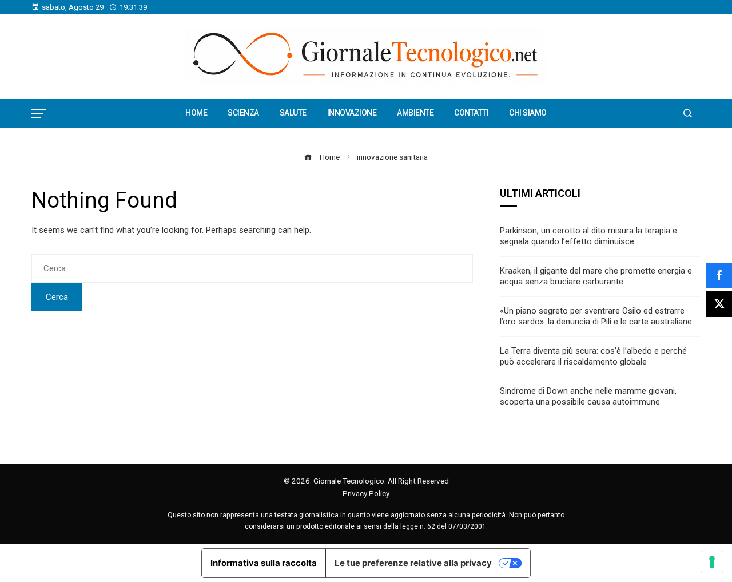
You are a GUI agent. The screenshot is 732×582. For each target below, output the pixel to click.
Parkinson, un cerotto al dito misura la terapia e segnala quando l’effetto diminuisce (588, 236)
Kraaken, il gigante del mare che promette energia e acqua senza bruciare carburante (596, 276)
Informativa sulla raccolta (263, 562)
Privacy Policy (366, 493)
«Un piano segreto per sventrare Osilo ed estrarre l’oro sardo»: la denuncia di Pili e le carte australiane (596, 316)
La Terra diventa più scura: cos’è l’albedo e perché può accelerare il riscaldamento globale (593, 356)
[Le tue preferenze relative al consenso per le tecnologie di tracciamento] (712, 562)
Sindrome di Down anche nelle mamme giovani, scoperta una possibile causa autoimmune (588, 396)
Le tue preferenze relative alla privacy (413, 562)
